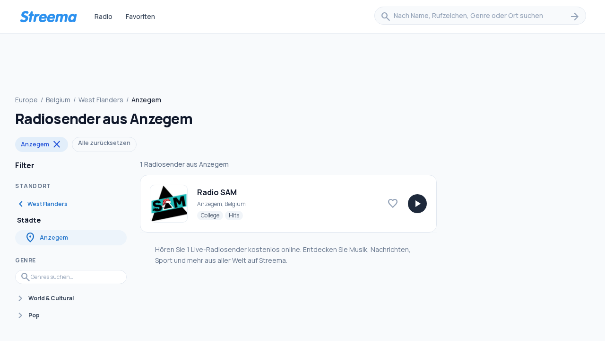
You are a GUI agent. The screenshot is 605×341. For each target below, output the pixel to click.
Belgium (58, 99)
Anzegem (41, 144)
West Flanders (100, 99)
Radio (103, 16)
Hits (236, 215)
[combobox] (480, 17)
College (212, 215)
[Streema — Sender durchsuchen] (48, 16)
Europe (26, 99)
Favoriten (140, 16)
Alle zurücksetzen (104, 143)
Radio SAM (217, 192)
